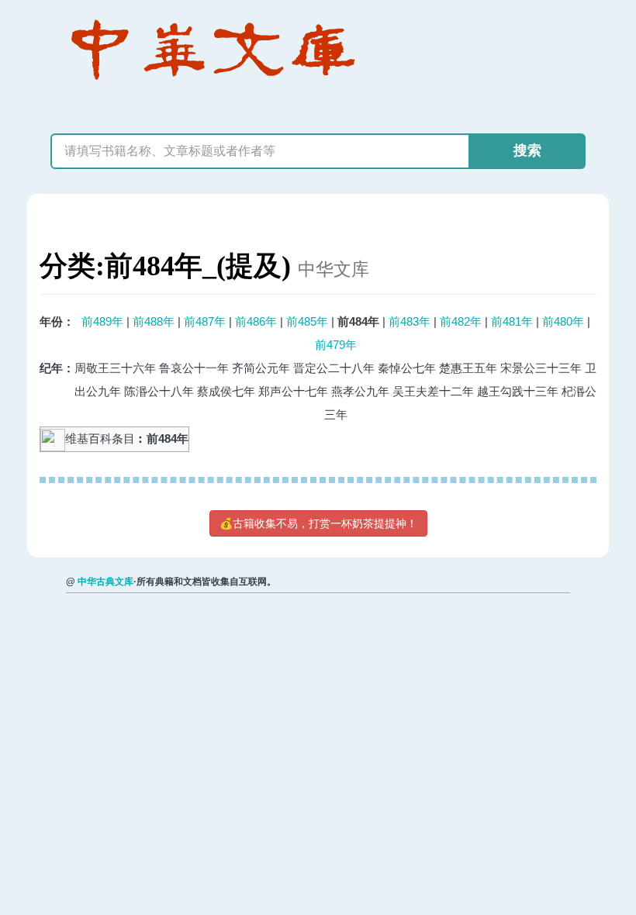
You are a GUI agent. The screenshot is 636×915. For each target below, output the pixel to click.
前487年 (205, 321)
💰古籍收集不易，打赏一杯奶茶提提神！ (318, 523)
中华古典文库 (105, 581)
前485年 (307, 321)
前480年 (563, 321)
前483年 (409, 321)
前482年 (461, 321)
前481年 (512, 321)
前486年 (256, 321)
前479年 (336, 344)
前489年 (102, 321)
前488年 (154, 321)
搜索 (527, 150)
